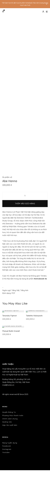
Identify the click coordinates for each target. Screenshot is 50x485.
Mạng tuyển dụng (9, 443)
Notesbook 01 (40, 279)
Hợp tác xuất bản (9, 425)
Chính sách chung (10, 419)
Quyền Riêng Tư (9, 412)
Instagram (6, 449)
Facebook (6, 446)
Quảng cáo (7, 422)
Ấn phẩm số (7, 177)
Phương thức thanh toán (12, 415)
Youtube (6, 452)
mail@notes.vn (8, 385)
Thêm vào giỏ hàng (25, 203)
